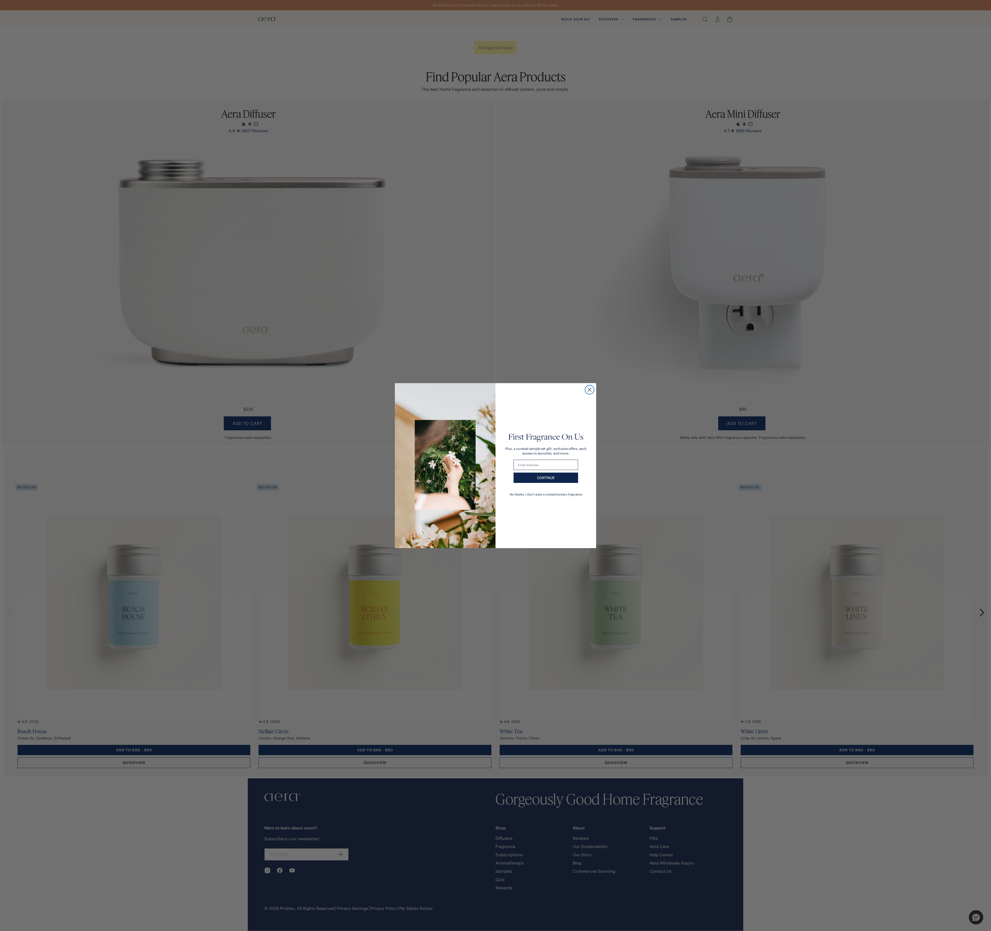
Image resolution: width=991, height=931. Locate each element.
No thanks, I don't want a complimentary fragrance (546, 494)
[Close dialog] (589, 389)
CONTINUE (546, 478)
